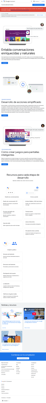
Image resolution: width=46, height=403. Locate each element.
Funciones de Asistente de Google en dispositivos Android (33, 321)
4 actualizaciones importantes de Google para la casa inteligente (10, 344)
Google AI (3, 391)
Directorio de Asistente (5, 370)
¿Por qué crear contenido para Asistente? (6, 367)
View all (32, 377)
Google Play (33, 375)
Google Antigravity (34, 371)
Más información (5, 349)
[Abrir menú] (2, 1)
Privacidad (8, 397)
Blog (17, 364)
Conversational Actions (7, 5)
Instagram (18, 368)
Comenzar (5, 62)
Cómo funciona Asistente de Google (7, 369)
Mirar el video (27, 327)
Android (32, 364)
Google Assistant (4, 364)
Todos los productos (4, 393)
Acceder (43, 1)
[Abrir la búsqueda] (31, 1)
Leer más (4, 327)
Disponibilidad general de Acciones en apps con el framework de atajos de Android (11, 322)
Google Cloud (33, 373)
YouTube (17, 373)
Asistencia (3, 372)
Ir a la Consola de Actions (38, 4)
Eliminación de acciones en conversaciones (20, 10)
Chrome (32, 366)
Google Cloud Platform (5, 389)
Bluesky (17, 366)
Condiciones (3, 397)
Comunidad (3, 374)
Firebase (32, 368)
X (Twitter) (18, 371)
